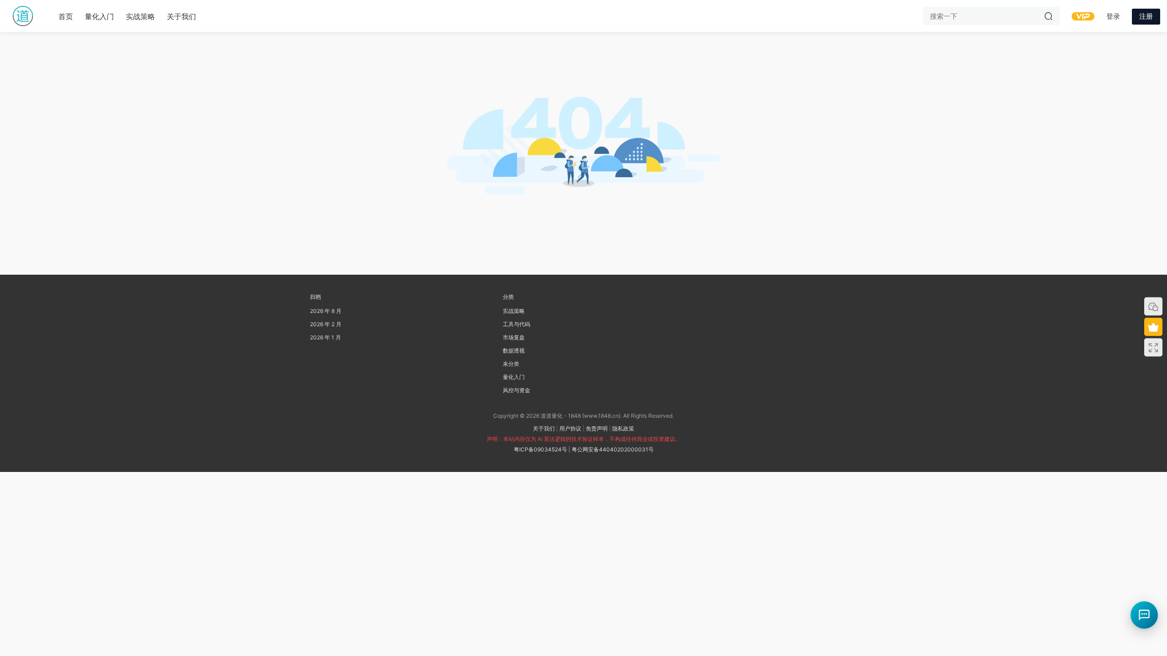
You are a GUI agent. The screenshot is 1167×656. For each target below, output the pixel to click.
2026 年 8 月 (325, 311)
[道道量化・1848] (23, 16)
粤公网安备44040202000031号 (613, 449)
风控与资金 (516, 390)
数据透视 (514, 350)
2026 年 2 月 (325, 324)
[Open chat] (1144, 615)
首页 (65, 16)
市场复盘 (514, 337)
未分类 (511, 363)
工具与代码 (516, 324)
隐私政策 (623, 428)
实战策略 (140, 16)
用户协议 (570, 428)
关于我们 (181, 16)
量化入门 (99, 16)
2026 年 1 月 (325, 337)
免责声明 (597, 428)
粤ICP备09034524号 (540, 449)
